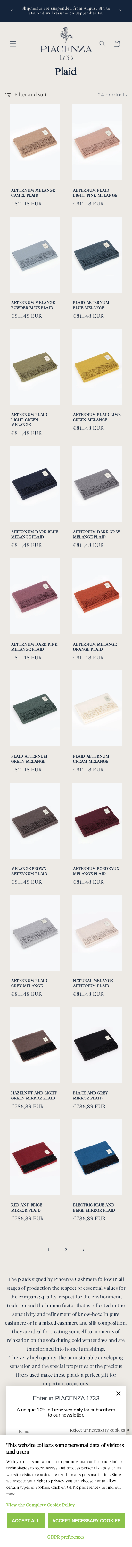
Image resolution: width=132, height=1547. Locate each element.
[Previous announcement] (12, 11)
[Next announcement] (120, 11)
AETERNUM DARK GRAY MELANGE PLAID (96, 535)
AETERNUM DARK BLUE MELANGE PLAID (34, 535)
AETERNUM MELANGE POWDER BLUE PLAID (33, 305)
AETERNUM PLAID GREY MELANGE (29, 983)
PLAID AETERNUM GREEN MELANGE (29, 759)
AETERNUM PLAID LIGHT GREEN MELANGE (29, 419)
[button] (13, 44)
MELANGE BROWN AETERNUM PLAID (29, 871)
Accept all (26, 1520)
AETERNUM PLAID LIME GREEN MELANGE (96, 417)
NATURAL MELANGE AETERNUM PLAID (93, 983)
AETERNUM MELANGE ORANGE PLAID (95, 647)
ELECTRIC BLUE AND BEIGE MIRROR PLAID (94, 1207)
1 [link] (49, 1250)
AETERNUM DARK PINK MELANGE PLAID (34, 647)
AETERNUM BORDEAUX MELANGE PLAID (96, 871)
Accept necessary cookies (86, 1520)
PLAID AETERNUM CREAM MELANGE (91, 759)
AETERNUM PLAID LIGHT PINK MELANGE (95, 193)
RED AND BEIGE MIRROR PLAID (26, 1207)
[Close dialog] (118, 1393)
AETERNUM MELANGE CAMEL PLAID (33, 193)
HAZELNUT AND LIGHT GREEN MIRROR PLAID (34, 1095)
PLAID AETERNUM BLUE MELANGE (91, 305)
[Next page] (83, 1250)
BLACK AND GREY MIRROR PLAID (90, 1095)
